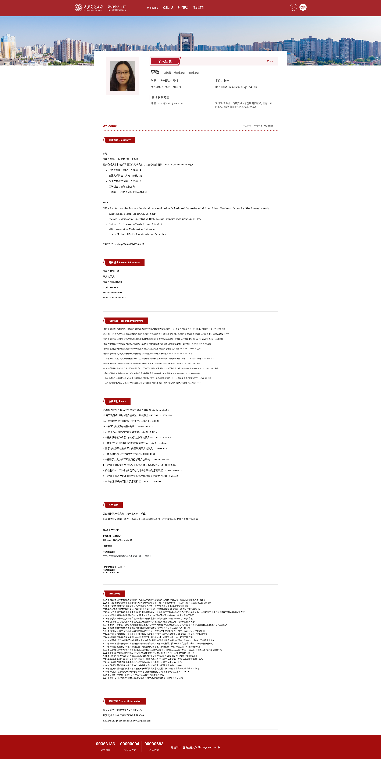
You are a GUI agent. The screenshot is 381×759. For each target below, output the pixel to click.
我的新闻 (198, 7)
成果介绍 (168, 7)
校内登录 (303, 8)
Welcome (152, 7)
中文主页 (258, 125)
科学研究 (183, 7)
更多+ (270, 61)
